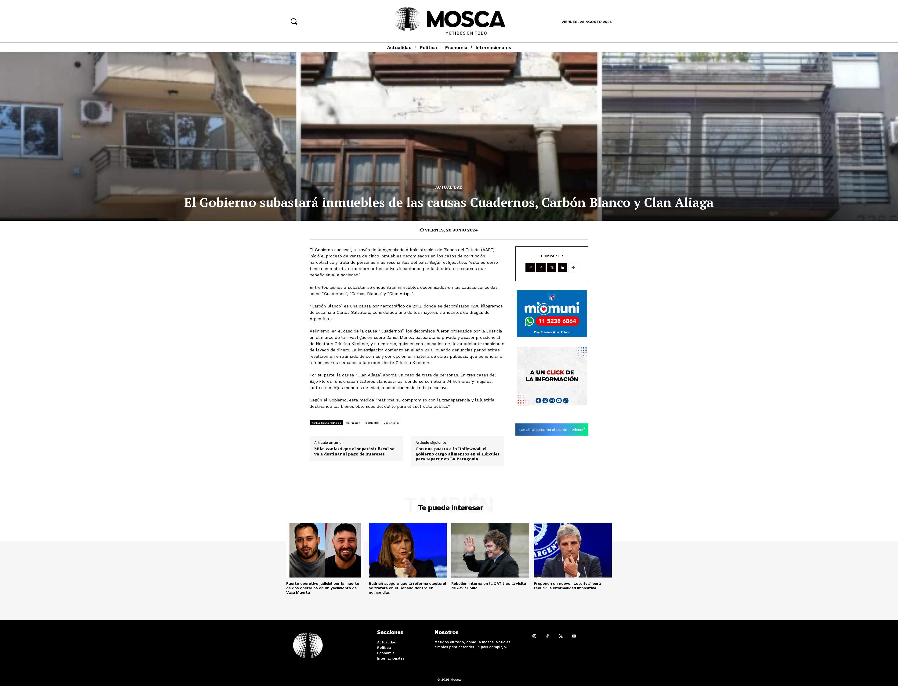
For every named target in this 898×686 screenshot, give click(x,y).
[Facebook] (541, 267)
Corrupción (353, 423)
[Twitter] (551, 267)
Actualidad (449, 187)
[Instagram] (534, 636)
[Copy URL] (530, 267)
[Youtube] (573, 636)
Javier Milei (391, 423)
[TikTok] (547, 636)
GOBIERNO (372, 423)
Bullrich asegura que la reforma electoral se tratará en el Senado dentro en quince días (407, 588)
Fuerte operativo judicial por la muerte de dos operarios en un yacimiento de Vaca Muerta (322, 588)
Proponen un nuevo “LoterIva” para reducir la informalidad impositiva (567, 585)
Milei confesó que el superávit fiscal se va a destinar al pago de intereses (354, 451)
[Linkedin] (562, 267)
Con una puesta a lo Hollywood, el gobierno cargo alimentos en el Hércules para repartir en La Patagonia (458, 454)
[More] (573, 267)
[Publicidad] (552, 313)
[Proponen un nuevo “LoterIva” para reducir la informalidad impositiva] (573, 550)
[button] (293, 21)
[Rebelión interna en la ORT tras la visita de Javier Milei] (490, 550)
